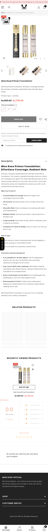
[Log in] (39, 7)
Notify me (24, 387)
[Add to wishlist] (40, 119)
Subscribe (37, 140)
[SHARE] (45, 119)
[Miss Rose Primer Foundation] (24, 374)
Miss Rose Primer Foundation (24, 392)
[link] (12, 343)
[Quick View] (33, 369)
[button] (40, 59)
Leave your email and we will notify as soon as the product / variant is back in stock (23, 134)
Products (10, 13)
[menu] (2, 7)
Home (3, 13)
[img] (9, 414)
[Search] (9, 7)
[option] (24, 38)
